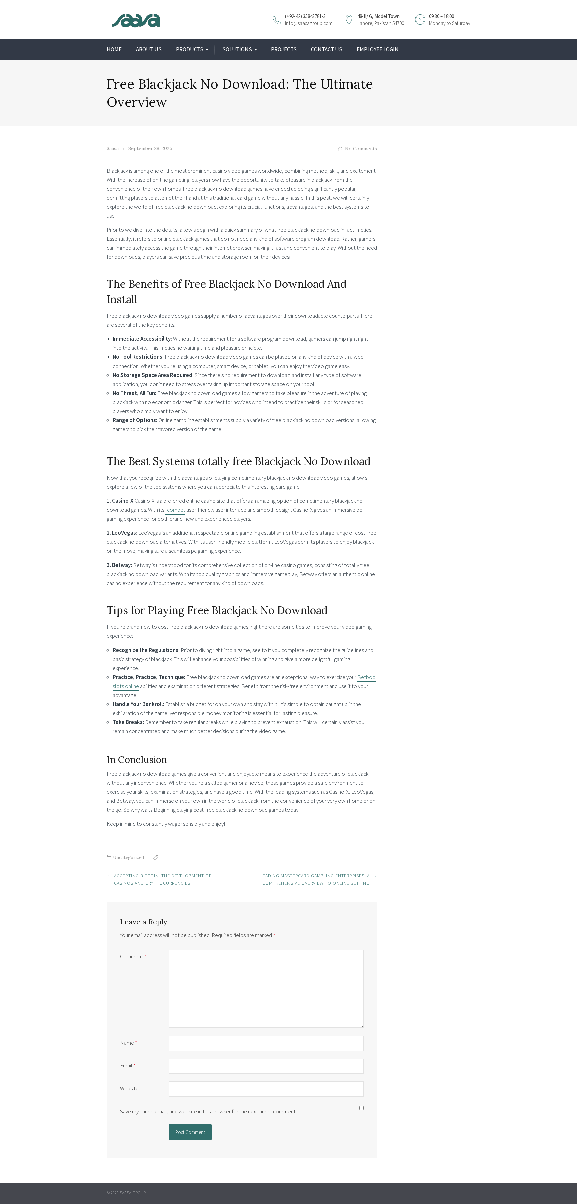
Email (128, 1065)
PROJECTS (284, 49)
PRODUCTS (189, 49)
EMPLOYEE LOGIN (378, 49)
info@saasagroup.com (308, 23)
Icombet (175, 509)
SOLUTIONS (237, 49)
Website (129, 1088)
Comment (133, 956)
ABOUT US (149, 49)
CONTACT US (326, 49)
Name (128, 1042)
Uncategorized (128, 857)
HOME (114, 49)
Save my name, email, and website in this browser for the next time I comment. (208, 1111)
